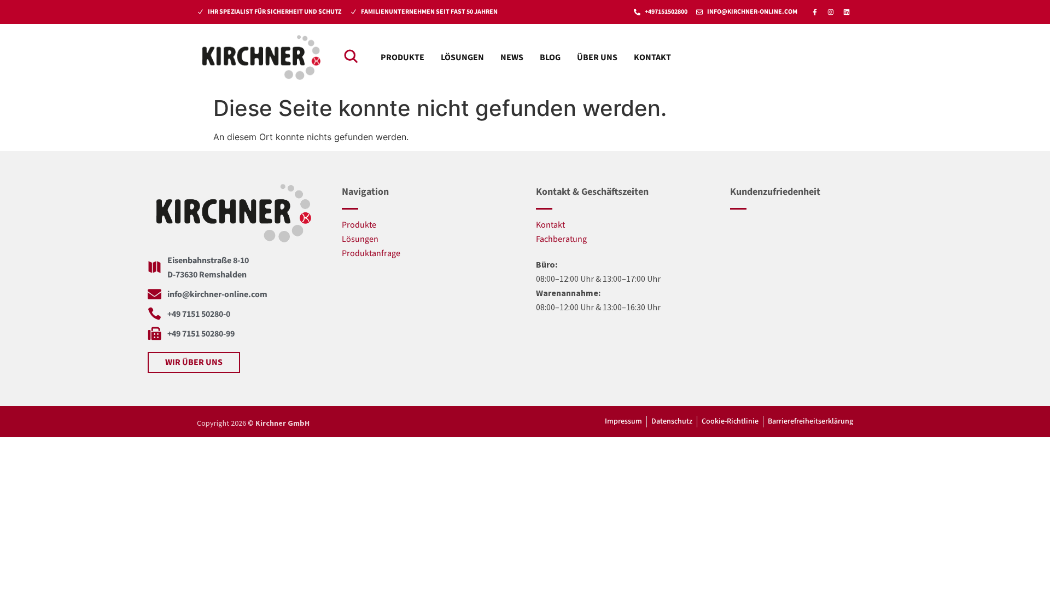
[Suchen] (350, 56)
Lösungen (462, 57)
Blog (550, 57)
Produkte (402, 57)
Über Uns (597, 57)
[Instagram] (830, 12)
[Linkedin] (846, 12)
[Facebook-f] (814, 12)
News (511, 57)
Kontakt (652, 57)
